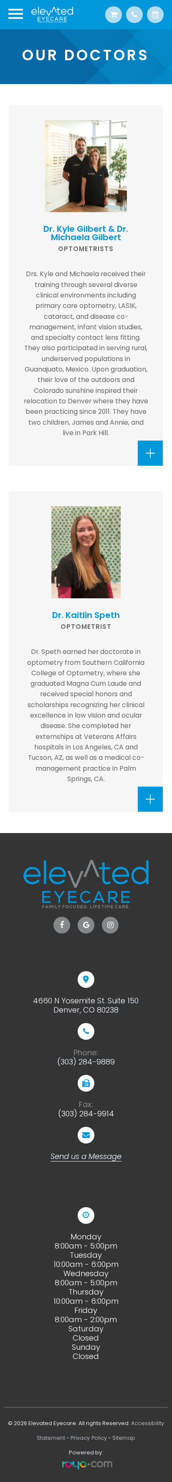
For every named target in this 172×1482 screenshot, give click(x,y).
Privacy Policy (89, 1438)
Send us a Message (86, 1156)
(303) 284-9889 (86, 1062)
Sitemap (123, 1438)
